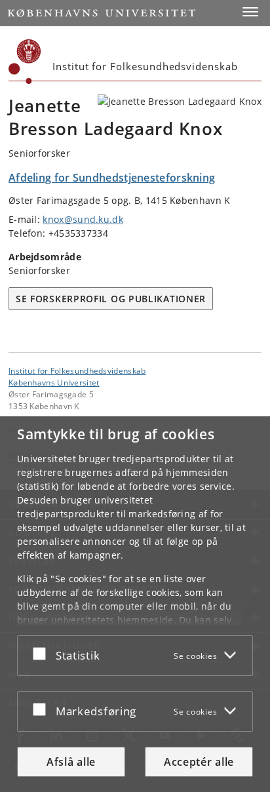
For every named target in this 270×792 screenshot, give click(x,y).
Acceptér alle (199, 762)
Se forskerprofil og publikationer (111, 298)
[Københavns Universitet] (25, 61)
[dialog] (135, 604)
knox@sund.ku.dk (83, 219)
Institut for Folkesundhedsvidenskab (77, 370)
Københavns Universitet (54, 382)
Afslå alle (71, 762)
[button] (250, 11)
